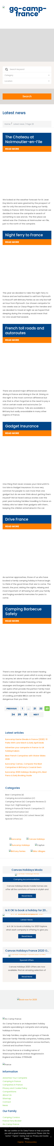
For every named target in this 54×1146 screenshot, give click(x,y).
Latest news (18, 124)
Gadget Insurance (22, 426)
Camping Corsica (11, 1117)
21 (35, 708)
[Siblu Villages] (38, 851)
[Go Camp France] (27, 11)
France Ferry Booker (12, 1120)
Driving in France (13, 808)
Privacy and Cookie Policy (15, 1088)
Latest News (34, 815)
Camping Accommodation (18, 798)
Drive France (16, 519)
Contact (7, 1101)
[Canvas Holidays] (35, 839)
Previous (12, 708)
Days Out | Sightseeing (16, 805)
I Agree (20, 1142)
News (5, 1105)
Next (36, 714)
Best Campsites (13, 794)
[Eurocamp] (15, 839)
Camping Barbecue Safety (23, 611)
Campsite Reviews (35, 801)
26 (25, 714)
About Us (7, 1095)
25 (19, 714)
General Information (15, 811)
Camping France (13, 801)
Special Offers (12, 818)
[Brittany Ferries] (17, 851)
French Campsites (33, 808)
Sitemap (7, 1098)
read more (12, 148)
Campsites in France (13, 1084)
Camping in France (12, 1081)
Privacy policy (31, 1142)
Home (7, 124)
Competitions (9, 1091)
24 (13, 714)
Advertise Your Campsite (15, 1077)
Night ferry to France (24, 235)
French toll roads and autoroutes (24, 331)
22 (40, 708)
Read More (27, 895)
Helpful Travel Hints (14, 815)
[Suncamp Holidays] (20, 845)
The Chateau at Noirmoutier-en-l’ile (23, 139)
